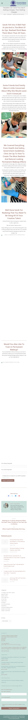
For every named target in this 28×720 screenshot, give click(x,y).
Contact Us (3, 682)
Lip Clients (3, 602)
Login (18, 717)
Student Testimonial (5, 610)
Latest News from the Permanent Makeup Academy (12, 680)
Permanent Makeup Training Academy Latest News (17, 549)
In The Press (4, 599)
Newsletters (3, 605)
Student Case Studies (5, 609)
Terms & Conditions (7, 717)
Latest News (4, 600)
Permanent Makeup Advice (7, 607)
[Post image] (4, 541)
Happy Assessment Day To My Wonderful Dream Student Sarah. (14, 565)
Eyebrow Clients (4, 594)
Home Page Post (5, 597)
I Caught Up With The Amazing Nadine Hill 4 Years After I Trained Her (14, 572)
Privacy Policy (5, 477)
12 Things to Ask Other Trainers (8, 592)
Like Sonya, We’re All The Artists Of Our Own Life (17, 579)
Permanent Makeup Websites (14, 718)
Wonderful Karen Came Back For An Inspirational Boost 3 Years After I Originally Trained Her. (14, 557)
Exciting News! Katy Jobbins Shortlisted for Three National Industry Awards (17, 541)
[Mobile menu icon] (2, 3)
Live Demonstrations (5, 604)
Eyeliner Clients (4, 595)
